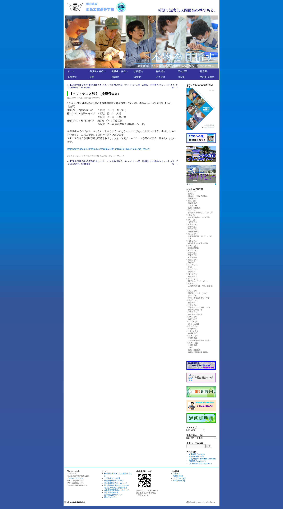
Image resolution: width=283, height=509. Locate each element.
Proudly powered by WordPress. (202, 502)
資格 (91, 77)
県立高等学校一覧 (111, 492)
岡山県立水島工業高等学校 (74, 502)
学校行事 (182, 71)
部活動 (203, 71)
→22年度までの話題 (112, 478)
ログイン (176, 474)
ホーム (70, 71)
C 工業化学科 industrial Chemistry (202, 459)
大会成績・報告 (106, 155)
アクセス (160, 77)
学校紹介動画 (207, 77)
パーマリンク (118, 155)
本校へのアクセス (76, 478)
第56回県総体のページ (113, 495)
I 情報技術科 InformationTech (200, 464)
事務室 (137, 77)
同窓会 (181, 77)
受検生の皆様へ (120, 71)
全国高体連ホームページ (114, 481)
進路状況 (72, 77)
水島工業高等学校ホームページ (116, 490)
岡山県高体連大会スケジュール (116, 485)
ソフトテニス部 (83, 155)
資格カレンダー (110, 497)
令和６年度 (94, 155)
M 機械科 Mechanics (197, 454)
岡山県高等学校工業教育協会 (115, 488)
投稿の (178, 476)
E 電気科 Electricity (196, 456)
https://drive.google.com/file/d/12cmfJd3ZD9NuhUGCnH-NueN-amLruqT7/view (108, 149)
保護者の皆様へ (97, 71)
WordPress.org (179, 481)
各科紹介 (160, 71)
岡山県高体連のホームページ (115, 483)
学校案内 (138, 71)
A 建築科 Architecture (197, 461)
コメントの (179, 478)
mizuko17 (96, 97)
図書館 (115, 77)
